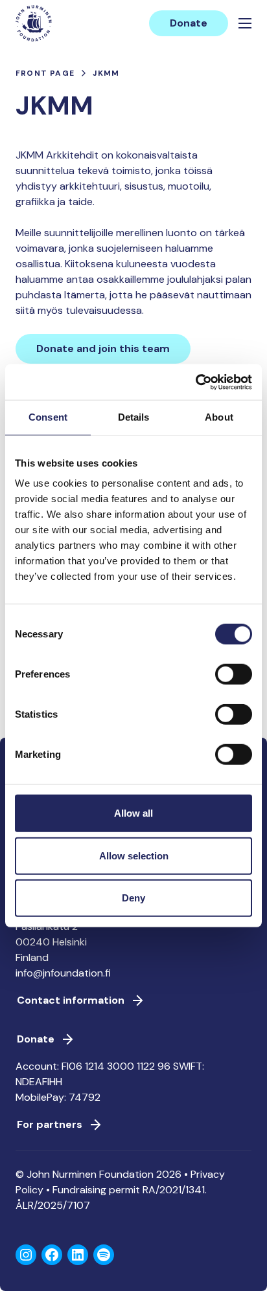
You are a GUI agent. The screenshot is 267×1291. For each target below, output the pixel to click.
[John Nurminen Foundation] (34, 23)
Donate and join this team (103, 348)
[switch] (233, 679)
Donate (188, 23)
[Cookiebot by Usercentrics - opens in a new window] (195, 381)
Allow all (133, 813)
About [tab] (219, 417)
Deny (133, 897)
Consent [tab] (48, 417)
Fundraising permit (96, 1190)
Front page (45, 73)
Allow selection (133, 855)
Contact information (70, 1000)
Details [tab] (134, 417)
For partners (49, 1124)
